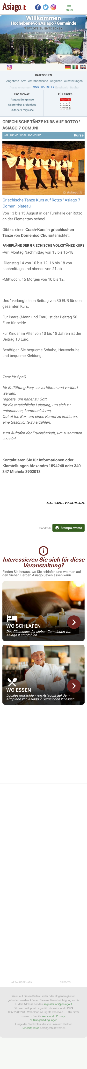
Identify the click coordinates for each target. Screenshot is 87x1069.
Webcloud (48, 1016)
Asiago (29, 33)
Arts (23, 81)
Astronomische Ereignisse (45, 81)
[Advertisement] (43, 747)
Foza (48, 33)
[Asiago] (14, 7)
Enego (39, 33)
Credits (65, 982)
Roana (50, 36)
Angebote (12, 81)
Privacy (60, 1016)
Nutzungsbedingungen (43, 1020)
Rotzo (60, 36)
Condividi (45, 528)
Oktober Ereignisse (22, 110)
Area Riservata (21, 982)
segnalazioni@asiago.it (58, 1004)
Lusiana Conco (33, 36)
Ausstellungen (73, 81)
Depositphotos (30, 1028)
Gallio (58, 33)
